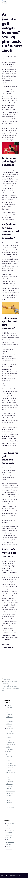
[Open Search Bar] (3, 3)
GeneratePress (17, 875)
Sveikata (9, 844)
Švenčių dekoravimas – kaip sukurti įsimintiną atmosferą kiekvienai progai (10, 779)
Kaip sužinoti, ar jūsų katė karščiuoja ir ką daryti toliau (10, 688)
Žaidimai (9, 849)
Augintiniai (6, 679)
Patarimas (9, 837)
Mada (8, 828)
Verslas (8, 846)
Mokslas (9, 833)
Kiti (7, 826)
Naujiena (9, 835)
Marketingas (10, 830)
